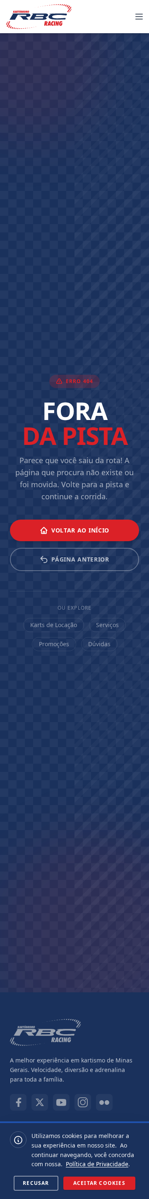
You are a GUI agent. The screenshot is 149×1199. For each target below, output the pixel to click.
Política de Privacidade (97, 1164)
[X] (39, 1102)
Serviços (107, 625)
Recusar (36, 1183)
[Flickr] (104, 1102)
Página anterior (80, 559)
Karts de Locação (53, 625)
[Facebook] (18, 1102)
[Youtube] (61, 1102)
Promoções (54, 644)
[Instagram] (82, 1102)
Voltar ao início (80, 530)
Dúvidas (99, 644)
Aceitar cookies (99, 1183)
